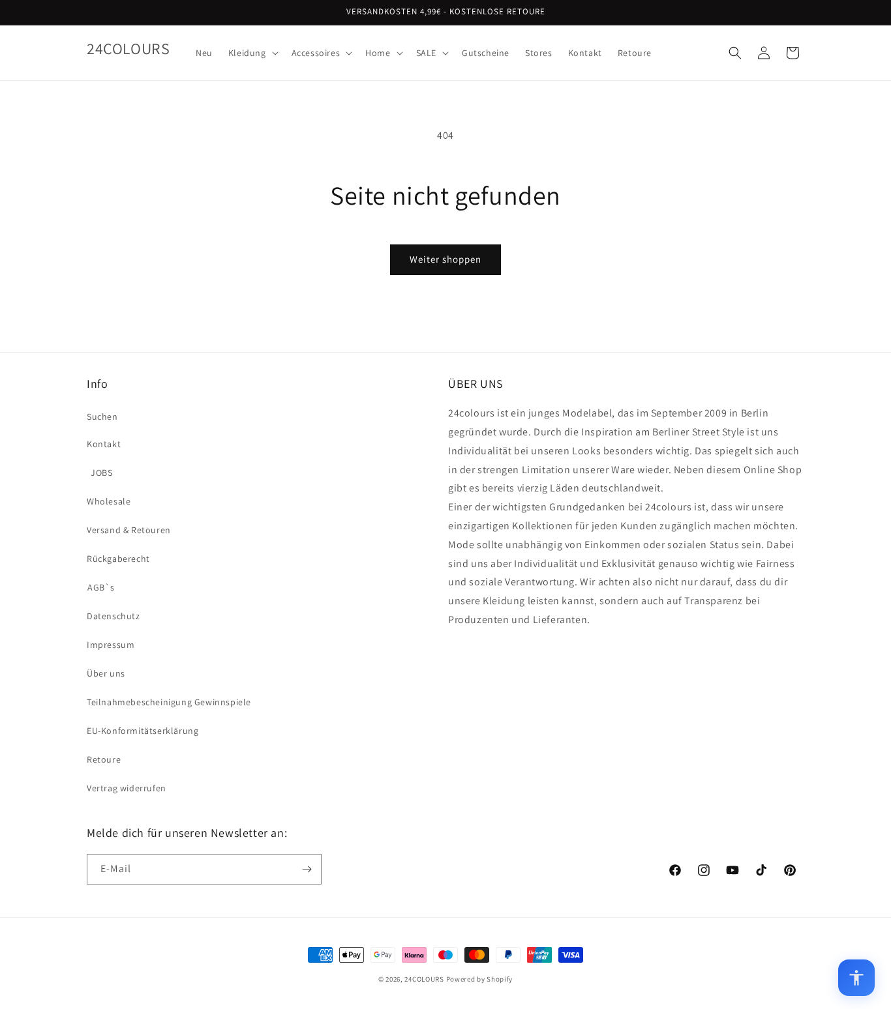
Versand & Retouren (129, 530)
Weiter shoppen (445, 259)
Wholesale (108, 501)
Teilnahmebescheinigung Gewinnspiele (169, 702)
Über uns (106, 673)
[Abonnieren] (306, 869)
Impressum (110, 645)
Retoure (104, 759)
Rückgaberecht (118, 558)
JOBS (101, 472)
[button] (252, 52)
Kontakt (104, 444)
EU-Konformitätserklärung (142, 731)
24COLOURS (424, 979)
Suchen (102, 416)
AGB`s (101, 587)
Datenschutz (113, 616)
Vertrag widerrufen (126, 788)
